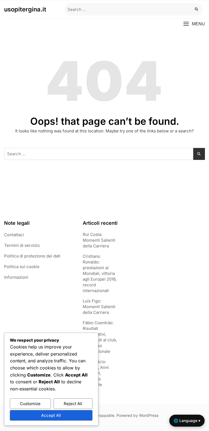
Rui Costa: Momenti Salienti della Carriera (99, 240)
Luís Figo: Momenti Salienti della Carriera (99, 306)
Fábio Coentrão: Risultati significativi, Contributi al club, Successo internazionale (100, 337)
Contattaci (14, 234)
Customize (30, 403)
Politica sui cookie (21, 266)
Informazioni (16, 277)
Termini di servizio (22, 245)
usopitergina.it (25, 9)
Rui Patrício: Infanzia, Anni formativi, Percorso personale (96, 373)
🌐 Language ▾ (187, 420)
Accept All (51, 415)
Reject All (73, 403)
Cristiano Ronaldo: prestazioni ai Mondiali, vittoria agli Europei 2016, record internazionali (99, 273)
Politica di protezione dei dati (32, 256)
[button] (194, 23)
